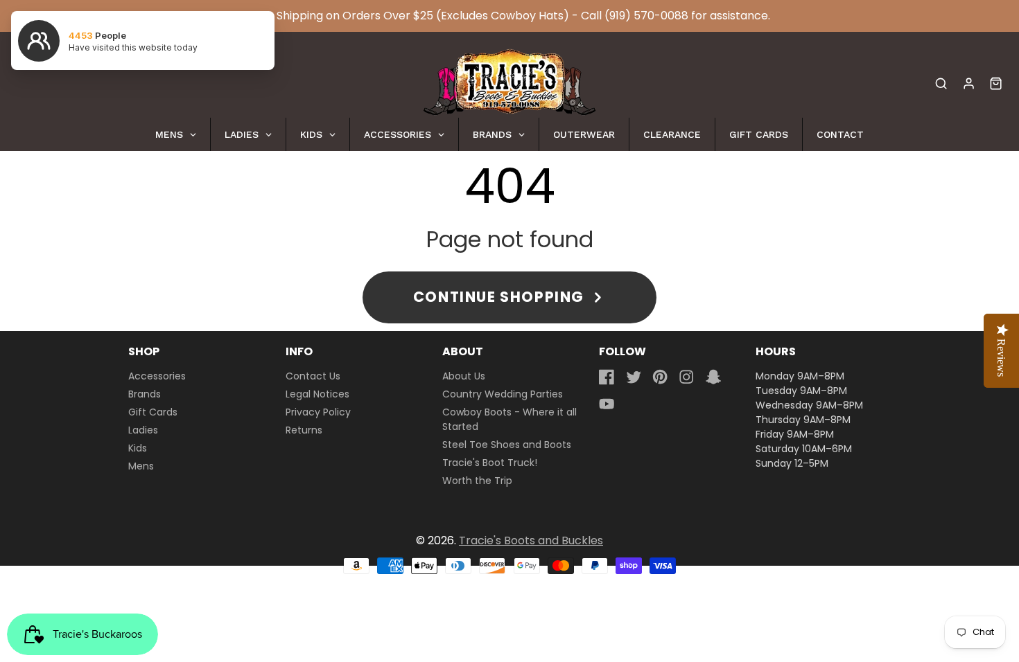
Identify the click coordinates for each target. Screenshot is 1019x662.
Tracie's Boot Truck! (489, 462)
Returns (304, 430)
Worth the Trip (477, 480)
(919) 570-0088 (646, 16)
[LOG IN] (968, 83)
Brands (144, 394)
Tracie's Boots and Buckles (531, 540)
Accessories (157, 376)
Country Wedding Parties (502, 394)
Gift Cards (152, 412)
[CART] (995, 83)
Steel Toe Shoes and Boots (506, 444)
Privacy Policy (318, 412)
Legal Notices (317, 394)
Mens (141, 466)
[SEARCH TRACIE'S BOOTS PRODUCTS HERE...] (941, 83)
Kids (137, 448)
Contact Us (313, 376)
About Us (463, 376)
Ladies (143, 430)
